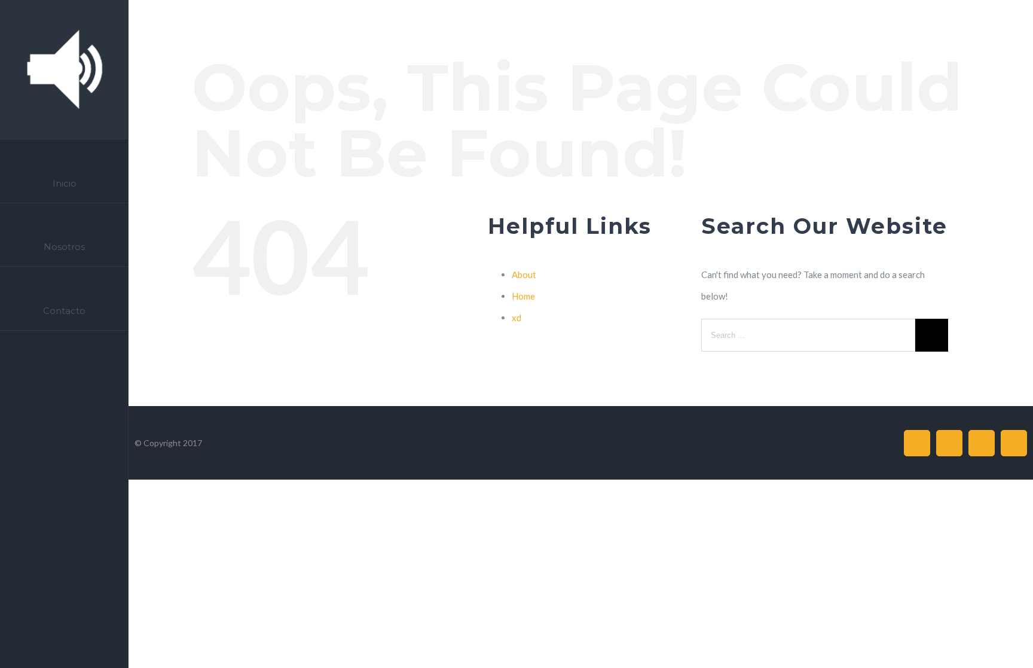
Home (523, 296)
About (524, 274)
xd (516, 317)
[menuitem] (64, 171)
